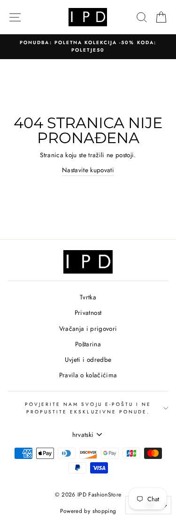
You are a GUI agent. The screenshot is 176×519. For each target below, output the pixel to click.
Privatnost (88, 312)
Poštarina (88, 344)
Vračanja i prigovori (88, 328)
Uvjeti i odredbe (88, 359)
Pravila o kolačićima (88, 375)
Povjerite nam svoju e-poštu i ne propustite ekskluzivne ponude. (88, 408)
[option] (88, 46)
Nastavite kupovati (88, 170)
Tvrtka (88, 297)
